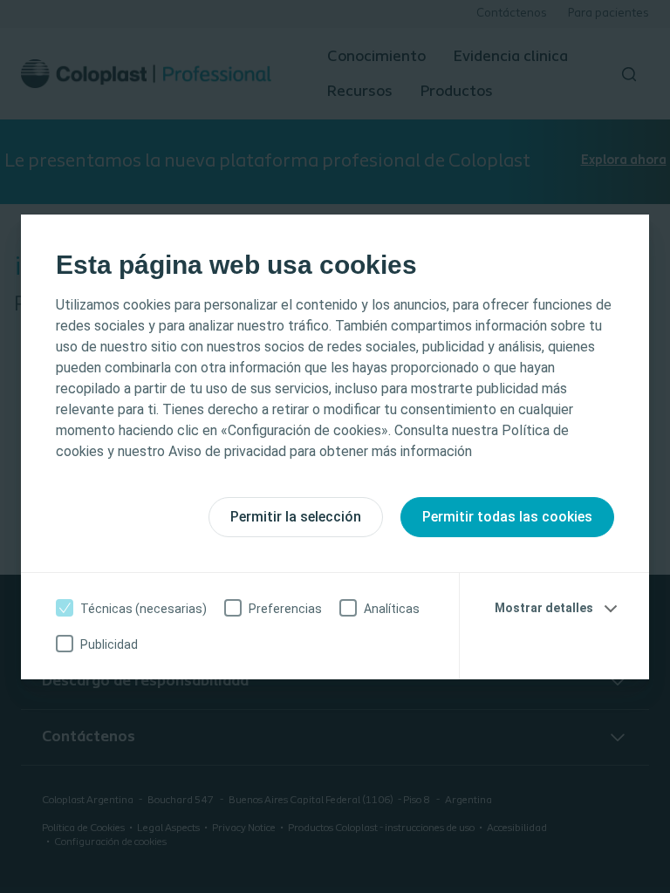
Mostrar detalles (544, 608)
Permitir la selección (295, 516)
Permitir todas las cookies (507, 516)
